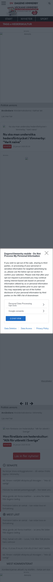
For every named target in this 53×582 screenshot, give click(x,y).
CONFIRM (15, 318)
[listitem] (26, 304)
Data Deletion (10, 328)
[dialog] (26, 291)
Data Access (26, 328)
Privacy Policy (42, 328)
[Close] (47, 254)
